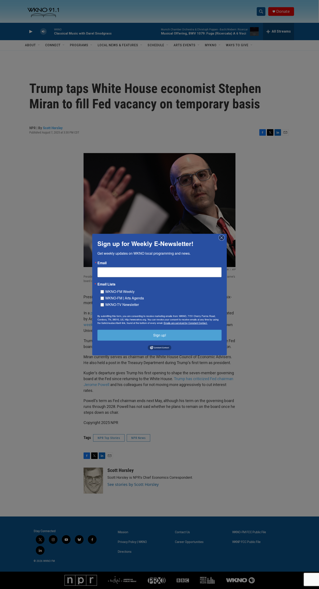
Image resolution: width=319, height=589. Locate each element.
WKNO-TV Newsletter (122, 304)
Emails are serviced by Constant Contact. (185, 322)
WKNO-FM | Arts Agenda (124, 297)
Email (102, 262)
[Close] (222, 237)
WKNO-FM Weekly (120, 291)
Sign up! (159, 334)
